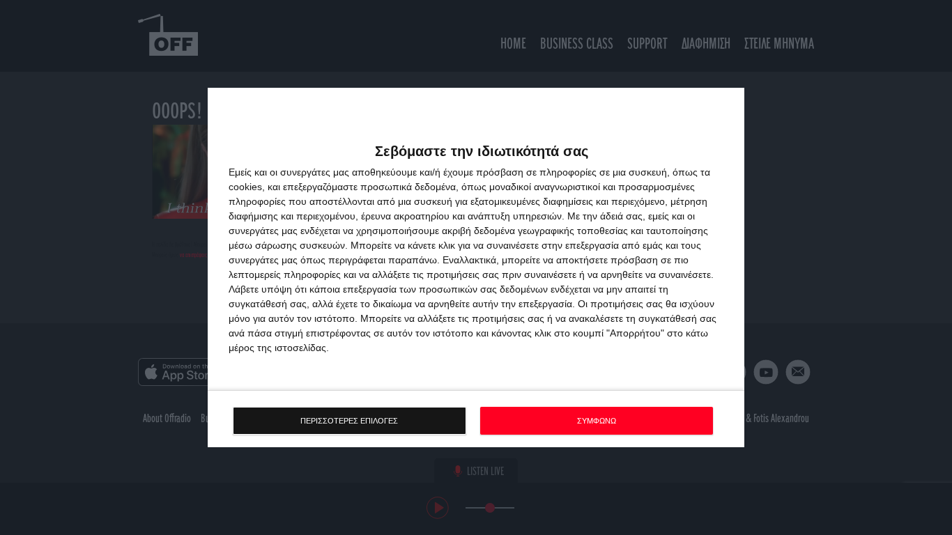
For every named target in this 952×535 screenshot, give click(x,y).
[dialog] (476, 268)
